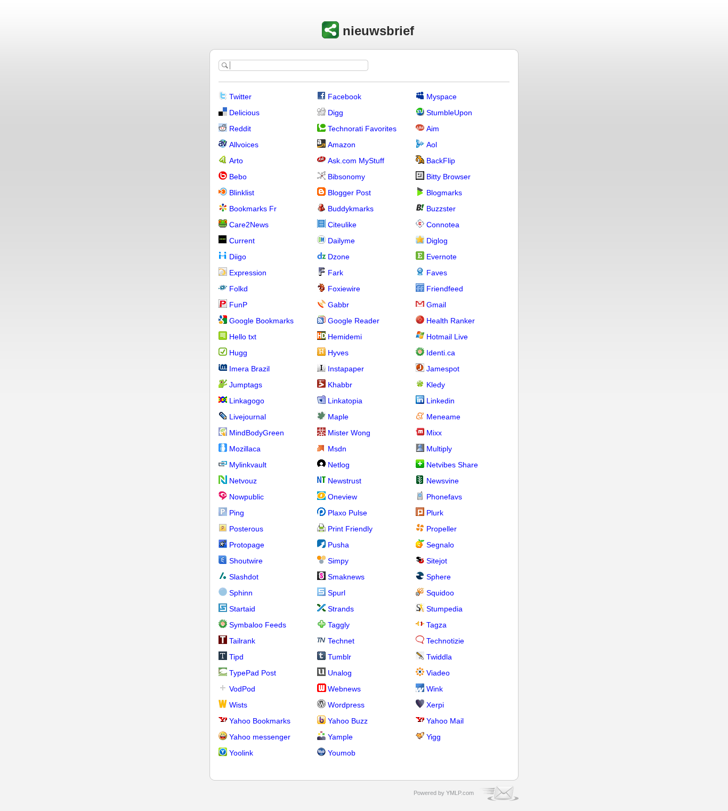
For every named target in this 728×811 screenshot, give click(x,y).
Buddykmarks (351, 208)
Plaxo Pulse (347, 512)
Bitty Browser (448, 176)
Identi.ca (440, 352)
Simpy (338, 560)
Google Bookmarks (261, 320)
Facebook (344, 96)
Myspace (441, 96)
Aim (432, 128)
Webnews (344, 689)
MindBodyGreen (256, 432)
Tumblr (339, 657)
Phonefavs (444, 496)
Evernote (441, 256)
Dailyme (341, 240)
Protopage (246, 544)
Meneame (443, 416)
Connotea (442, 224)
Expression (247, 272)
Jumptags (245, 384)
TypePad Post (252, 673)
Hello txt (242, 336)
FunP (238, 304)
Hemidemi (345, 336)
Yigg (433, 737)
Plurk (434, 512)
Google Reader (353, 320)
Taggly (339, 625)
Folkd (238, 288)
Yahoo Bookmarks (259, 721)
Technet (341, 641)
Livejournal (247, 416)
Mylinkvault (247, 464)
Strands (341, 609)
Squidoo (440, 593)
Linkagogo (246, 400)
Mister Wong (349, 432)
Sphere (438, 577)
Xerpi (435, 705)
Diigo (237, 256)
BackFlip (440, 160)
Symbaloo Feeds (257, 625)
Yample (340, 737)
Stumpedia (444, 609)
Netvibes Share (452, 464)
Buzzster (441, 208)
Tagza (436, 625)
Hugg (238, 352)
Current (242, 240)
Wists (238, 705)
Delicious (244, 112)
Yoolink (241, 753)
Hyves (338, 352)
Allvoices (243, 144)
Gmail (436, 304)
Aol (431, 144)
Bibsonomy (346, 176)
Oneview (342, 496)
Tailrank (242, 641)
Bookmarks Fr (253, 208)
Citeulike (342, 224)
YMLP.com (460, 793)
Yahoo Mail (445, 721)
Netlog (339, 464)
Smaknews (346, 577)
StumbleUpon (449, 112)
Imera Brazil (249, 368)
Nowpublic (246, 496)
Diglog (437, 240)
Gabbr (338, 304)
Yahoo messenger (259, 737)
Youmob (341, 753)
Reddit (240, 128)
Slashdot (243, 577)
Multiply (439, 448)
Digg (335, 112)
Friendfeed (444, 288)
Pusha (338, 544)
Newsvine (442, 480)
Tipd (236, 657)
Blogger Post (349, 192)
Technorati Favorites (362, 128)
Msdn (337, 448)
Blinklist (241, 192)
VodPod (242, 689)
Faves (436, 272)
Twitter (240, 96)
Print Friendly (350, 528)
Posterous (246, 528)
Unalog (340, 673)
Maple (338, 416)
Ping (236, 512)
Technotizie (445, 641)
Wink (434, 689)
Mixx (434, 432)
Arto (236, 160)
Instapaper (346, 368)
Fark (335, 272)
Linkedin (440, 400)
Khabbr (340, 384)
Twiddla (439, 657)
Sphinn (241, 593)
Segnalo (440, 544)
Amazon (341, 144)
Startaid (242, 609)
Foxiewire (344, 288)
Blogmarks (444, 192)
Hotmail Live (447, 336)
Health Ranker (450, 320)
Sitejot (436, 560)
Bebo (238, 176)
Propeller (441, 528)
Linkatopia (345, 400)
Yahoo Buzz (348, 721)
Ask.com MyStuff (356, 160)
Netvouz (243, 480)
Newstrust (344, 480)
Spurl (336, 593)
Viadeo (438, 673)
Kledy (435, 384)
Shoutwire (246, 560)
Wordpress (346, 705)
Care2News (249, 224)
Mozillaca (245, 448)
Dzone (339, 256)
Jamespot (442, 368)
